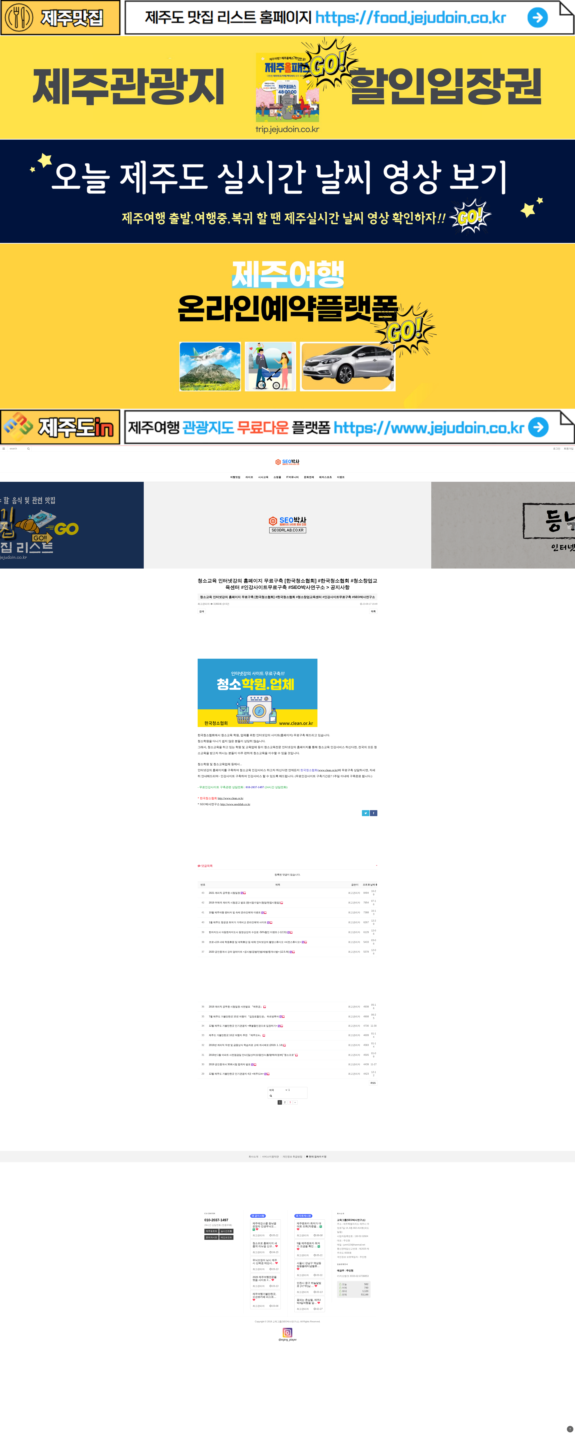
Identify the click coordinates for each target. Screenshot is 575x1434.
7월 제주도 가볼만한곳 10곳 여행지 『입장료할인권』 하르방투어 (244, 1016)
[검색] (271, 1096)
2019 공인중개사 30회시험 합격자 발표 (230, 1064)
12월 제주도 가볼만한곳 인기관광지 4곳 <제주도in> (236, 1074)
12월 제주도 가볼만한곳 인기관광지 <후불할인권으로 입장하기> (243, 1026)
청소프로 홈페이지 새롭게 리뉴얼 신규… (265, 1245)
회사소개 (253, 1156)
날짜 (373, 884)
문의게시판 (211, 1237)
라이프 (249, 477)
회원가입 (569, 448)
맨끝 (295, 1102)
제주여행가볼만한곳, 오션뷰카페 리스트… (264, 1295)
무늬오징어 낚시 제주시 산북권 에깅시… (265, 1262)
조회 (365, 884)
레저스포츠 (325, 477)
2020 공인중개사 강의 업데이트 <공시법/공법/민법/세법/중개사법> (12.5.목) (249, 952)
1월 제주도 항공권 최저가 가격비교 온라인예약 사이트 (238, 922)
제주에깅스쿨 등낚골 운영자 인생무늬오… (264, 1225)
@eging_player (288, 1339)
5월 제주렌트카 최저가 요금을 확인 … (308, 1245)
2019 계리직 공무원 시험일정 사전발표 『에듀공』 (236, 1006)
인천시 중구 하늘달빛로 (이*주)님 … (309, 1284)
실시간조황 (226, 1231)
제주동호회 (211, 1231)
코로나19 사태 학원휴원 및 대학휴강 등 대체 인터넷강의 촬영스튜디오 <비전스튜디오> (255, 942)
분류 (3, 448)
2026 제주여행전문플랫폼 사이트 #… (265, 1279)
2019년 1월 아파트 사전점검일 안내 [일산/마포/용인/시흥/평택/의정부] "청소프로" (252, 1055)
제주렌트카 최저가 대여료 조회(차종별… (309, 1225)
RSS (373, 1083)
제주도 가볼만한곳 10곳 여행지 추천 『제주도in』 (236, 1035)
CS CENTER (209, 1213)
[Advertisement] (287, 636)
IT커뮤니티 (292, 477)
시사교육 (263, 477)
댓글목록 (207, 865)
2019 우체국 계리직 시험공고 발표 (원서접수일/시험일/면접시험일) (244, 902)
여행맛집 (235, 477)
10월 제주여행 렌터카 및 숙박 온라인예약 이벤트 (235, 912)
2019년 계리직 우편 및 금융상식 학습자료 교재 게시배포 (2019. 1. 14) (246, 1045)
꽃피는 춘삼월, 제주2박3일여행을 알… (309, 1301)
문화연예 (309, 477)
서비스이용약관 (270, 1156)
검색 (201, 611)
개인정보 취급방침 (292, 1156)
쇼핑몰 (277, 477)
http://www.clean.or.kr (230, 798)
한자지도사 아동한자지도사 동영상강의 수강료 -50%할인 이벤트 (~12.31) (248, 932)
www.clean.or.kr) (328, 770)
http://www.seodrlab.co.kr (235, 804)
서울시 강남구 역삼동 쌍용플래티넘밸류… (309, 1265)
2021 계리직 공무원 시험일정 (225, 893)
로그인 (556, 448)
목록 (373, 611)
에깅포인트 (226, 1237)
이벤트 (341, 477)
